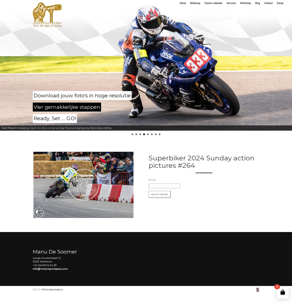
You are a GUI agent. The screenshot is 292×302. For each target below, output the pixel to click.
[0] (283, 292)
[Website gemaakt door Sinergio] (257, 289)
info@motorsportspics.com (50, 268)
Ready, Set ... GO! (55, 118)
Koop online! (159, 194)
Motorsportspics (52, 289)
